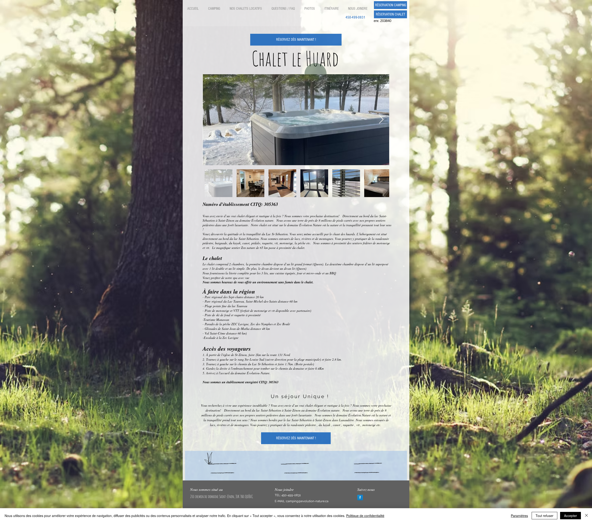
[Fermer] (586, 515)
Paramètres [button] (519, 515)
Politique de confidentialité (365, 515)
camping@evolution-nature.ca (307, 501)
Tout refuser (544, 515)
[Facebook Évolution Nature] (360, 497)
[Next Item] (381, 119)
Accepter (570, 515)
